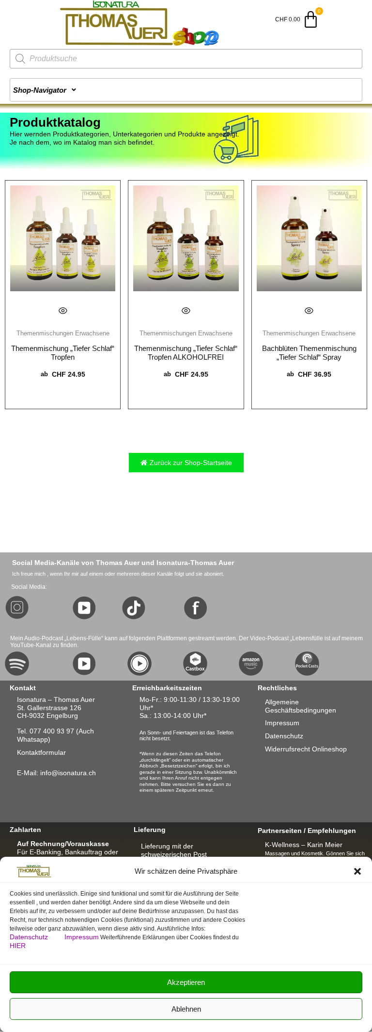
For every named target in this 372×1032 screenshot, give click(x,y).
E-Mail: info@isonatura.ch (56, 773)
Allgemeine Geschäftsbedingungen (300, 706)
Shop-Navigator (39, 90)
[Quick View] (63, 310)
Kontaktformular (41, 752)
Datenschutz (30, 937)
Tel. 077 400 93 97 (45, 731)
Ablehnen (186, 1009)
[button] (357, 871)
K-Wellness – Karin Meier (303, 845)
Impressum (81, 937)
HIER (18, 945)
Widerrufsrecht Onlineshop (306, 749)
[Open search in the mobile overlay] (186, 58)
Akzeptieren (186, 982)
